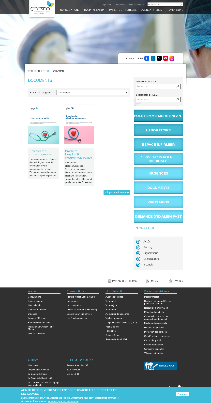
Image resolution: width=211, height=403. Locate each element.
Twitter (159, 58)
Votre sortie (111, 309)
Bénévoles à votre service (79, 314)
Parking (147, 247)
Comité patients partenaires (157, 336)
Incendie (148, 264)
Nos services (73, 301)
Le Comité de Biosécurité (40, 378)
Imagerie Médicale (36, 318)
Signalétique (150, 253)
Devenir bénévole (36, 333)
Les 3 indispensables (77, 318)
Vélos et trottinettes (153, 353)
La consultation (74, 305)
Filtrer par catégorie (40, 92)
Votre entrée (111, 301)
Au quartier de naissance (117, 314)
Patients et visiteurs (122, 10)
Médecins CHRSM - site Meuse (130, 5)
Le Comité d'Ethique (37, 374)
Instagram (171, 58)
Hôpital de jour (112, 327)
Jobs (159, 10)
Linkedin (153, 58)
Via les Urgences (114, 318)
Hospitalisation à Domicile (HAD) (121, 322)
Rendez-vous (167, 366)
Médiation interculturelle (155, 323)
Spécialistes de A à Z (147, 94)
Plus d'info (43, 141)
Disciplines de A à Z (146, 81)
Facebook (146, 58)
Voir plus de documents (117, 192)
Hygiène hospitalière (154, 327)
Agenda (146, 10)
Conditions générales (154, 349)
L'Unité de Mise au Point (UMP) (82, 309)
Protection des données (39, 322)
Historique (33, 365)
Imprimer (156, 281)
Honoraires (111, 331)
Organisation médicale (38, 369)
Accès (147, 241)
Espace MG (107, 5)
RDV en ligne (175, 10)
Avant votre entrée (114, 297)
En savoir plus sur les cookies (63, 401)
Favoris (178, 281)
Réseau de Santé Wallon (117, 339)
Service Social (112, 335)
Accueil (46, 71)
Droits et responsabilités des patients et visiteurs (157, 302)
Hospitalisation (94, 10)
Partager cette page (125, 281)
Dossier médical (152, 297)
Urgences (32, 314)
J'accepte (182, 394)
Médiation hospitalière (154, 312)
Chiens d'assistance (153, 344)
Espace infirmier (36, 301)
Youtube (165, 58)
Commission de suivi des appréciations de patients (156, 317)
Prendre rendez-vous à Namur (81, 297)
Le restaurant (151, 258)
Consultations (69, 10)
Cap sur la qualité (152, 340)
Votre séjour (111, 305)
